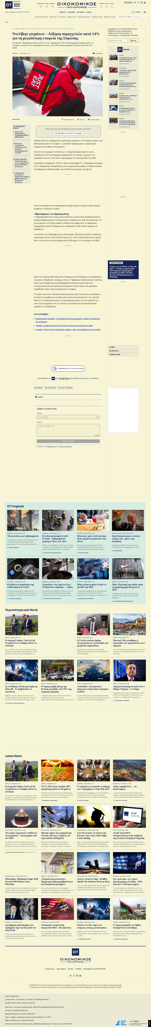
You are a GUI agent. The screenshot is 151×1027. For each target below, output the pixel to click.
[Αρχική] (13, 5)
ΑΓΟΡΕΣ (112, 347)
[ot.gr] (76, 7)
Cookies (78, 969)
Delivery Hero (50, 388)
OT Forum (128, 2)
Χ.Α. (6, 22)
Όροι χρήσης (61, 969)
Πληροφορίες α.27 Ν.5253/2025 (94, 969)
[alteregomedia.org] (121, 1025)
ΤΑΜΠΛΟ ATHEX (114, 354)
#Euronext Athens (41, 17)
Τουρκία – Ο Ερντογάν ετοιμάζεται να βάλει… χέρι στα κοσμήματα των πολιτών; (68, 329)
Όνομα (39, 413)
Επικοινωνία (50, 969)
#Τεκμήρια (62, 17)
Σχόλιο (39, 422)
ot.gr (13, 29)
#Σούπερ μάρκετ (84, 17)
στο (62, 378)
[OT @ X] (138, 2)
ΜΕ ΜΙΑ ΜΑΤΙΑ (114, 351)
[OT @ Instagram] (141, 2)
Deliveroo (38, 388)
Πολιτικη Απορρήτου (66, 446)
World (89, 12)
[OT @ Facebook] (135, 2)
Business (71, 12)
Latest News (13, 756)
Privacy (70, 969)
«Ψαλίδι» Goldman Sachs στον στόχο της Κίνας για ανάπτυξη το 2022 (64, 326)
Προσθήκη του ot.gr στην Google (70, 133)
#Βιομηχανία (72, 17)
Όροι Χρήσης (51, 446)
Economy (80, 12)
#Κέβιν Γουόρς (97, 17)
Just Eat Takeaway (65, 388)
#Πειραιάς (53, 17)
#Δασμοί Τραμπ (110, 17)
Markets (62, 12)
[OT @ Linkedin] (145, 2)
